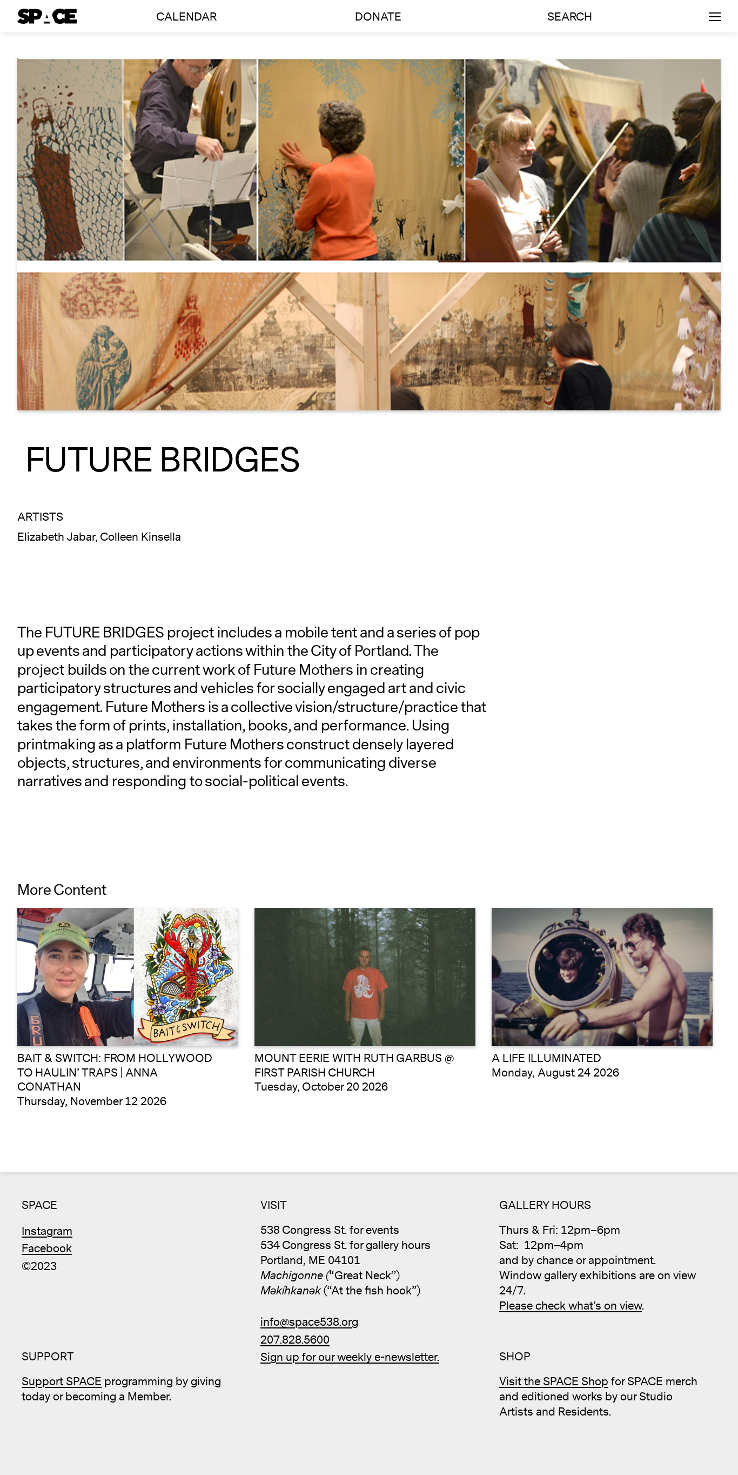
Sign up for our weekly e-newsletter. (349, 1357)
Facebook (47, 1249)
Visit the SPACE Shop (553, 1382)
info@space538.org (309, 1322)
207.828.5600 (295, 1340)
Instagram (47, 1231)
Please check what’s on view (570, 1306)
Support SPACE (62, 1382)
